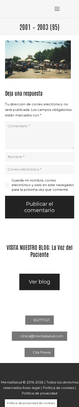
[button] (57, 8)
